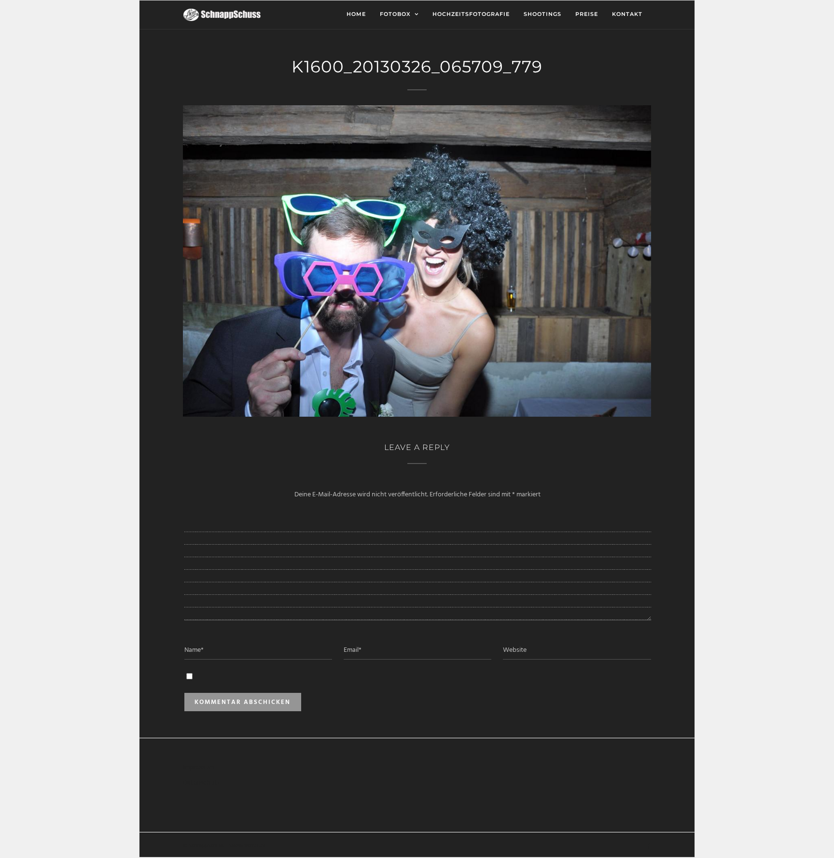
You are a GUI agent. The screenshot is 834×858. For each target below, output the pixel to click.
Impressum (198, 767)
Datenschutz (201, 782)
